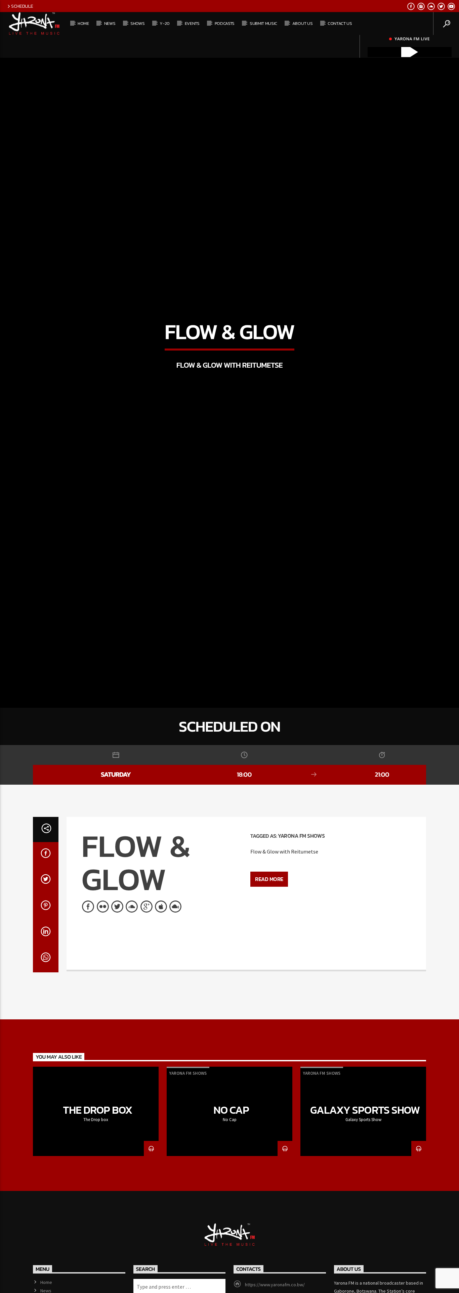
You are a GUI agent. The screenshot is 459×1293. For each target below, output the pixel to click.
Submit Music (263, 23)
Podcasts (225, 23)
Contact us (340, 23)
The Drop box (97, 1153)
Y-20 (165, 23)
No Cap (231, 1153)
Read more (269, 923)
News (110, 23)
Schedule (22, 6)
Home (83, 23)
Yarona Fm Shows (301, 879)
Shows (137, 23)
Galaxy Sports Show (365, 1153)
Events (192, 23)
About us (302, 23)
